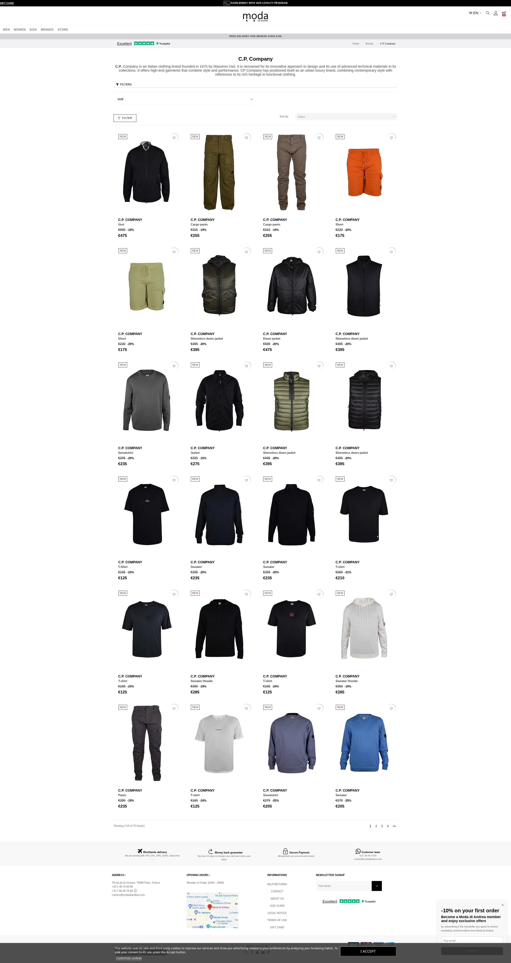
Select (347, 116)
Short (339, 224)
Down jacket (271, 338)
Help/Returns (277, 884)
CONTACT (277, 891)
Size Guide (277, 905)
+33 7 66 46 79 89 (367, 855)
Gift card (277, 927)
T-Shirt (123, 567)
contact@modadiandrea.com (368, 859)
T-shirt (340, 567)
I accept (368, 951)
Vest (121, 224)
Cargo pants (199, 224)
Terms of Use (277, 920)
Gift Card (7, 3)
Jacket (195, 452)
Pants (122, 795)
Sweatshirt (125, 452)
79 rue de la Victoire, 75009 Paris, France (136, 882)
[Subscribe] (377, 886)
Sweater (196, 567)
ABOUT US (277, 898)
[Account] (496, 13)
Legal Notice (277, 913)
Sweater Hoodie (202, 681)
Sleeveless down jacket (207, 338)
